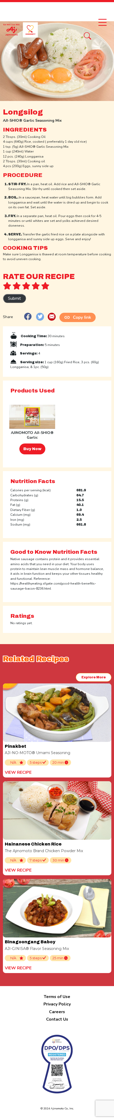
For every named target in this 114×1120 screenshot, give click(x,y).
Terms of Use (57, 997)
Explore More (93, 677)
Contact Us (57, 1019)
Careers (57, 1012)
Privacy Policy (57, 1004)
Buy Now (32, 449)
